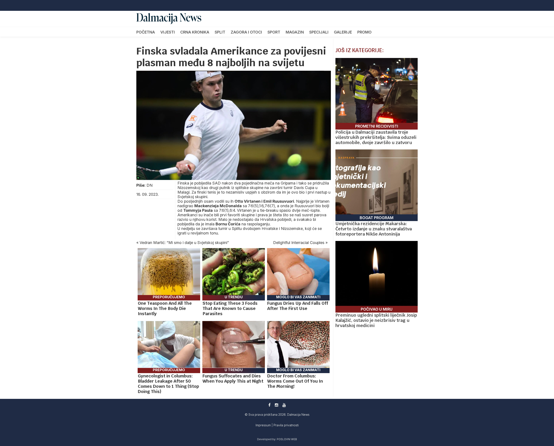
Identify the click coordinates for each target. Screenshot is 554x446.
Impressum (264, 425)
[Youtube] (284, 405)
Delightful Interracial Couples (298, 242)
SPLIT (220, 32)
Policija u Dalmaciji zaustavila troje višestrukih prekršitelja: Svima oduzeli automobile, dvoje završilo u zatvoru (375, 137)
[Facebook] (269, 405)
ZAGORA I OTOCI (246, 32)
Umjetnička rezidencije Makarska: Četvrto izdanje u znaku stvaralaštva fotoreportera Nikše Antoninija (373, 229)
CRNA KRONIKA (194, 32)
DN (150, 185)
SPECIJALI (319, 32)
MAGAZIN (295, 32)
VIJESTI (167, 32)
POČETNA (145, 32)
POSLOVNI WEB (287, 439)
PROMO (364, 32)
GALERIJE (343, 32)
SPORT (273, 32)
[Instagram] (276, 405)
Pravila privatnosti (286, 425)
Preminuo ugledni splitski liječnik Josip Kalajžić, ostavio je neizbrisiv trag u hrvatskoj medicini (376, 320)
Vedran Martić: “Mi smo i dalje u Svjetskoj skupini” (184, 242)
